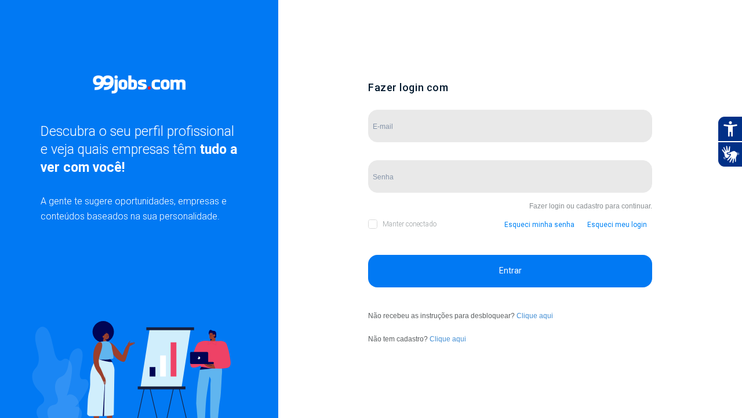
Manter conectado (410, 224)
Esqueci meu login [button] (617, 225)
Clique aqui (535, 316)
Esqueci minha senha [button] (539, 225)
